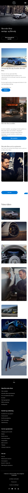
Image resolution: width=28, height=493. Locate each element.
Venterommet (4, 416)
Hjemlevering (4, 422)
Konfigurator (4, 404)
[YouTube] (12, 489)
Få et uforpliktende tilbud (7, 395)
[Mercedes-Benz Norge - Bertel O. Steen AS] (14, 2)
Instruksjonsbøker (5, 438)
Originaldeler (4, 440)
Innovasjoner (4, 461)
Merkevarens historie (6, 458)
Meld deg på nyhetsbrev (7, 465)
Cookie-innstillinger (14, 485)
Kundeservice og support (7, 413)
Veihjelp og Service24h (6, 431)
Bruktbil (3, 397)
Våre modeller (4, 391)
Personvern (14, 482)
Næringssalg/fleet (5, 400)
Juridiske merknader (14, 479)
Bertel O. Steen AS (5, 463)
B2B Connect (4, 443)
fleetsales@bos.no (6, 87)
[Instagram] (15, 489)
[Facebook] (9, 489)
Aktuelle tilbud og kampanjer (8, 393)
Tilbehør (3, 445)
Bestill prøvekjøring (6, 418)
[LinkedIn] (18, 489)
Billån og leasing (5, 402)
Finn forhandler (5, 420)
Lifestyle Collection (5, 447)
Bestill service (4, 436)
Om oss (3, 456)
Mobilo (3, 434)
